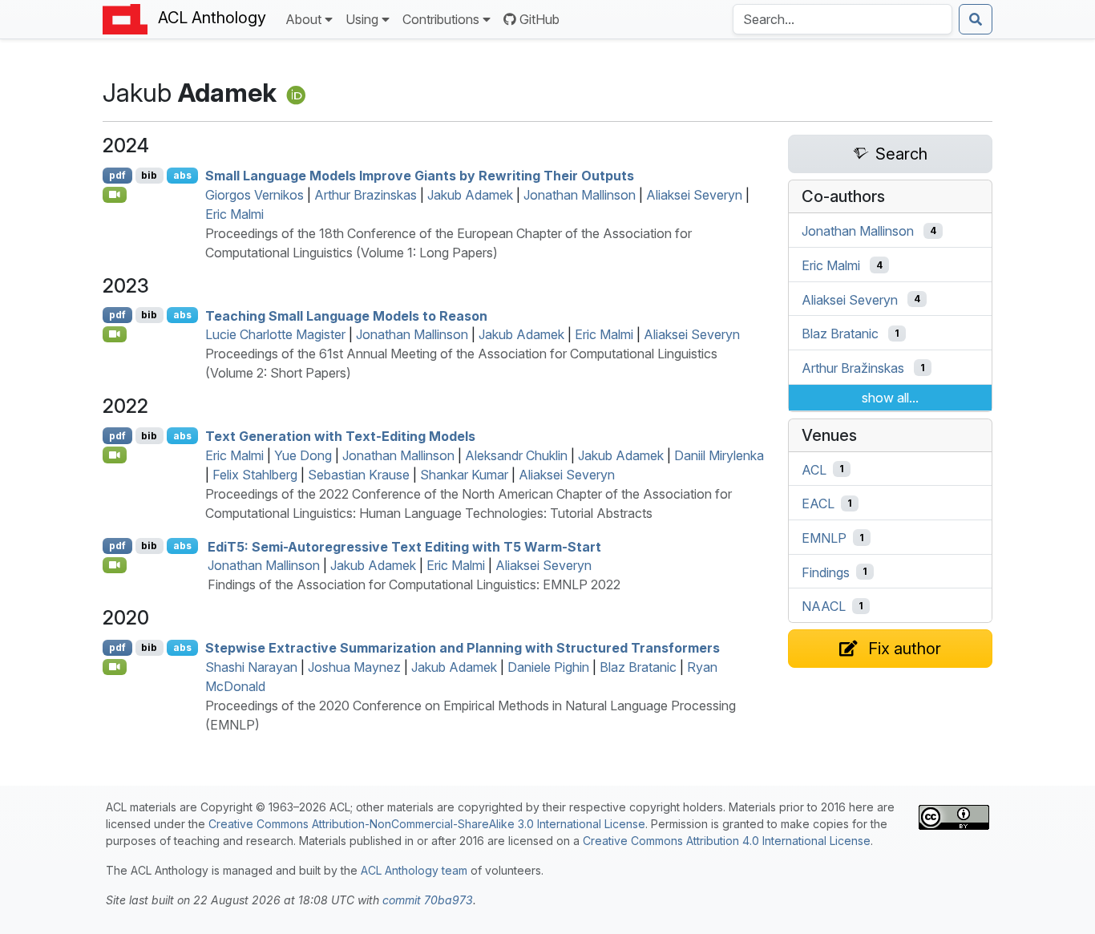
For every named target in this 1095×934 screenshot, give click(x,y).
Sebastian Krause (359, 475)
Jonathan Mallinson (579, 195)
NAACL (824, 606)
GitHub (539, 19)
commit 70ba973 (427, 900)
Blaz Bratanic (638, 667)
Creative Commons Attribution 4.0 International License (727, 840)
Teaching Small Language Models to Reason (346, 315)
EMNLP (824, 538)
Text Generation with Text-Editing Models (340, 436)
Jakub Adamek (470, 195)
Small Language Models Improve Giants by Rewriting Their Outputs (419, 176)
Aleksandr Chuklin (516, 455)
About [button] (303, 19)
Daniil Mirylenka (719, 455)
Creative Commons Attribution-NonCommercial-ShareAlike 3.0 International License (426, 824)
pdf (117, 175)
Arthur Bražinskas (853, 368)
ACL (814, 469)
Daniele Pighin (548, 667)
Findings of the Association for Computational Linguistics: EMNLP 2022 (414, 584)
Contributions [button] (440, 19)
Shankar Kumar (464, 475)
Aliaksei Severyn (694, 195)
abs (182, 175)
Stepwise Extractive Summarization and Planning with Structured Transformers (462, 648)
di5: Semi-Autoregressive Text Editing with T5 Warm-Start (404, 546)
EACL (818, 503)
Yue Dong (303, 455)
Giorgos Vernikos (254, 195)
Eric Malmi (234, 214)
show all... (890, 398)
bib (149, 175)
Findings (826, 572)
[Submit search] (975, 19)
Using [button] (361, 19)
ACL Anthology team (414, 870)
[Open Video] (115, 195)
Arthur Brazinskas (365, 195)
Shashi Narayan (251, 667)
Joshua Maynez (354, 667)
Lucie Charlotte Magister (275, 334)
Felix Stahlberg (254, 475)
